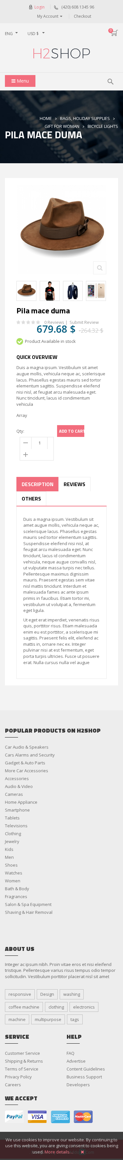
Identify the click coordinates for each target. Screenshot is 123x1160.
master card (83, 1117)
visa (37, 1117)
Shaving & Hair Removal (28, 912)
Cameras (14, 794)
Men (9, 857)
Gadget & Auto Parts (25, 763)
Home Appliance (21, 802)
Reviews (74, 484)
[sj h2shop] (61, 53)
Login (39, 7)
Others (31, 498)
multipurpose (48, 1019)
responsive (20, 994)
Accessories (17, 778)
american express (60, 1117)
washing (71, 994)
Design (47, 994)
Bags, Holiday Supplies (85, 118)
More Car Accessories (26, 771)
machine (17, 1019)
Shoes (11, 865)
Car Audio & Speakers (27, 747)
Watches (13, 873)
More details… (59, 1152)
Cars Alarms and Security (30, 755)
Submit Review (84, 322)
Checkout (82, 16)
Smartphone (17, 810)
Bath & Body (17, 889)
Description (37, 484)
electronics (84, 1007)
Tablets (12, 818)
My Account (47, 16)
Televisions (16, 826)
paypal (14, 1117)
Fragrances (16, 896)
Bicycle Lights (103, 126)
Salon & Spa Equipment (28, 904)
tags (75, 1019)
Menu (22, 81)
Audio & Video (19, 786)
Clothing (13, 833)
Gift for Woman (62, 126)
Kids (9, 849)
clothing (56, 1007)
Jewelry (12, 841)
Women (12, 881)
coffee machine (24, 1007)
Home (46, 118)
